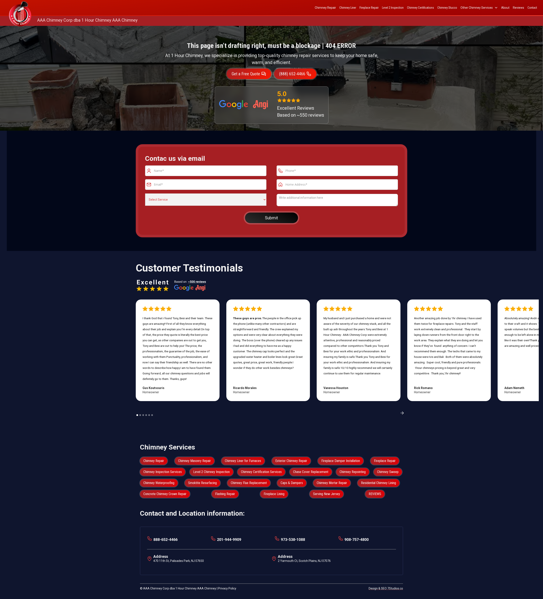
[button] (479, 7)
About (505, 7)
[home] (20, 7)
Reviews (518, 7)
